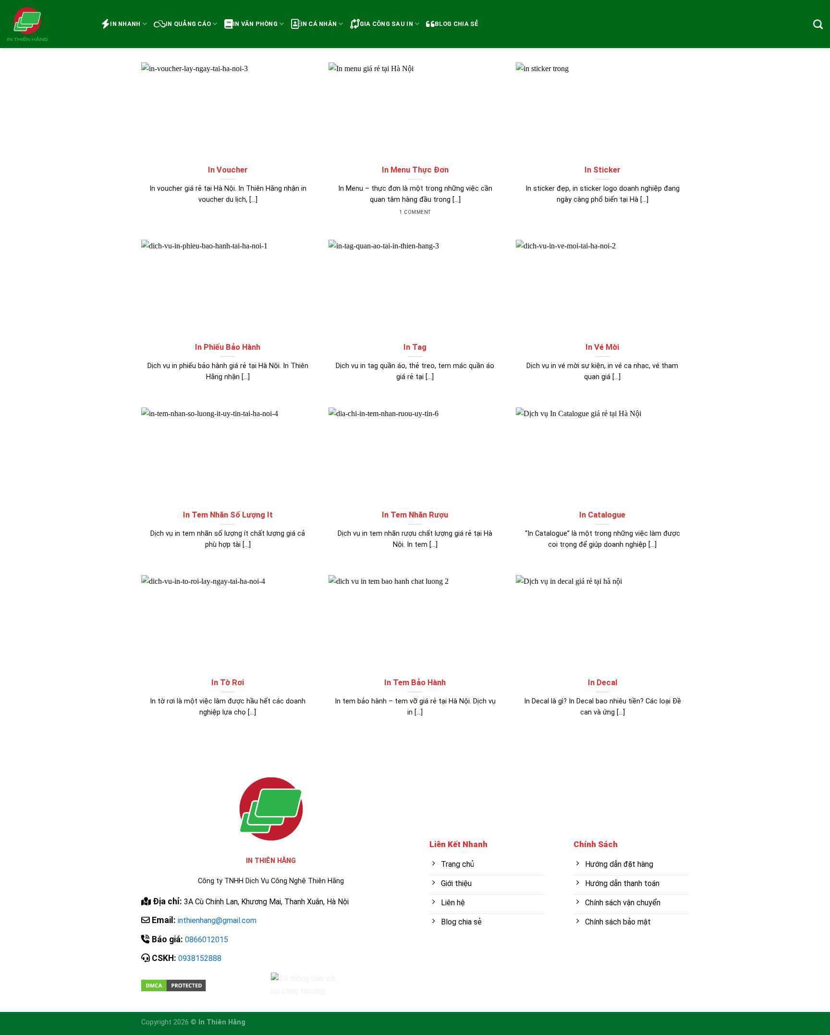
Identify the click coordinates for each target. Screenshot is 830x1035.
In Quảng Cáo (188, 23)
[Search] (818, 24)
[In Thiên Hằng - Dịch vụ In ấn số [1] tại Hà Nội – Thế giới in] (47, 48)
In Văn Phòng (255, 23)
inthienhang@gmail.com (217, 920)
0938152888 (199, 958)
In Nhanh (125, 23)
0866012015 (206, 939)
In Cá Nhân (319, 23)
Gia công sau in (386, 23)
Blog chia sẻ (456, 23)
